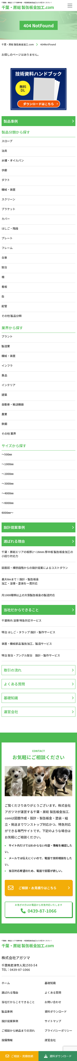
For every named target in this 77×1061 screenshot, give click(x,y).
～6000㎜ (7, 503)
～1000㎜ (7, 464)
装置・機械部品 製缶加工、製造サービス (27, 644)
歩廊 (4, 170)
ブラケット (8, 209)
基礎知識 (11, 697)
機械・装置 (8, 189)
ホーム (6, 983)
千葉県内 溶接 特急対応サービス (21, 620)
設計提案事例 (14, 527)
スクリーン (8, 199)
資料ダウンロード (61, 1056)
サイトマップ (53, 1021)
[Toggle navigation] (70, 5)
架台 (4, 267)
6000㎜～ (7, 513)
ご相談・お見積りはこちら (37, 887)
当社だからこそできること (18, 1002)
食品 (4, 375)
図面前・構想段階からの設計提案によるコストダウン (35, 568)
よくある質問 (14, 683)
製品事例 (11, 121)
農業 (4, 414)
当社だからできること (21, 609)
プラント (7, 336)
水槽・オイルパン (13, 160)
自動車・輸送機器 (13, 404)
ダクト (6, 180)
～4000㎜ (7, 493)
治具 (4, 151)
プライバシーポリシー (58, 1030)
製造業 (6, 346)
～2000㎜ (7, 474)
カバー (6, 219)
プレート (7, 238)
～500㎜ (7, 454)
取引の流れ (13, 670)
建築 (4, 395)
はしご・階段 (10, 228)
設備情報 (7, 1040)
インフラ (7, 365)
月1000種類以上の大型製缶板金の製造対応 (28, 595)
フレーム (7, 248)
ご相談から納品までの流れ (18, 1030)
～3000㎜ (7, 483)
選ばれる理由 (14, 541)
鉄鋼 (4, 424)
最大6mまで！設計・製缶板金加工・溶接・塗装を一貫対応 (20, 581)
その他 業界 (9, 433)
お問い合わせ (53, 1002)
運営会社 (11, 711)
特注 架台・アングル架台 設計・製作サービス (32, 655)
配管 (4, 306)
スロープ (7, 141)
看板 (4, 287)
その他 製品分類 (12, 316)
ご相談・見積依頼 (22, 1056)
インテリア (8, 385)
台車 (4, 257)
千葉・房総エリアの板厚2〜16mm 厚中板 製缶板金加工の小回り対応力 (37, 554)
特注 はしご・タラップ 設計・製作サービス (28, 632)
